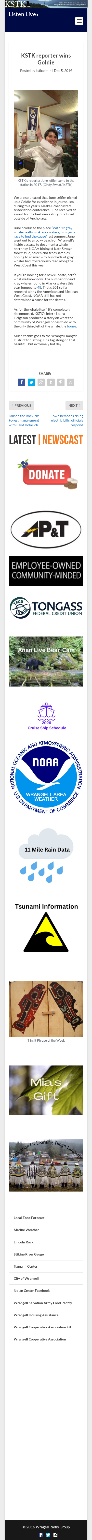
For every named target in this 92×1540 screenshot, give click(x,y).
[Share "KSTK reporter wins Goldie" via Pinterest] (61, 382)
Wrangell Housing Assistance (36, 1315)
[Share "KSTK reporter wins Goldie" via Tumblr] (51, 382)
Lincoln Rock (24, 1242)
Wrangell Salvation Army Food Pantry (43, 1303)
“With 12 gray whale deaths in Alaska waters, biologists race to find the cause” (44, 232)
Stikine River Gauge (29, 1254)
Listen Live (22, 14)
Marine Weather (26, 1230)
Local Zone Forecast (29, 1218)
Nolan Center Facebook (32, 1290)
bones (71, 326)
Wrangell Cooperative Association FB (42, 1327)
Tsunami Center (26, 1266)
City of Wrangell (26, 1278)
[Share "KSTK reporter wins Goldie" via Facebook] (21, 382)
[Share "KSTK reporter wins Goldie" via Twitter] (31, 382)
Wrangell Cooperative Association (40, 1339)
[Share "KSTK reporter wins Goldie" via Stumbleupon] (71, 382)
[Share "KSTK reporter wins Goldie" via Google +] (41, 382)
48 (39, 287)
